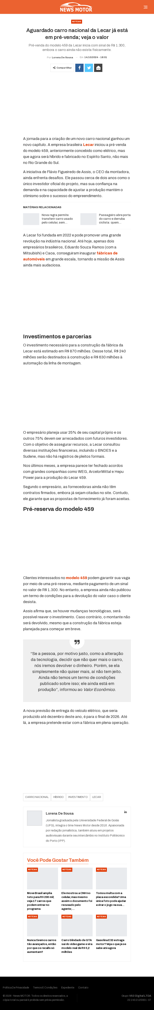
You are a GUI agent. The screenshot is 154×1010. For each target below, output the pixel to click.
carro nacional (36, 797)
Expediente (67, 987)
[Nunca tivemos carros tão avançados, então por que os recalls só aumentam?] (42, 925)
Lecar (88, 145)
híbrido (58, 797)
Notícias (76, 21)
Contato (83, 987)
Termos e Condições (45, 987)
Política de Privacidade (16, 987)
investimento (78, 797)
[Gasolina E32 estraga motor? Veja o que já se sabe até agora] (111, 925)
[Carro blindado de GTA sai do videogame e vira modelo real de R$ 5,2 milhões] (76, 925)
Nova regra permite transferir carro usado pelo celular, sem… (57, 218)
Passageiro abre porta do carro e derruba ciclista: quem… (115, 218)
